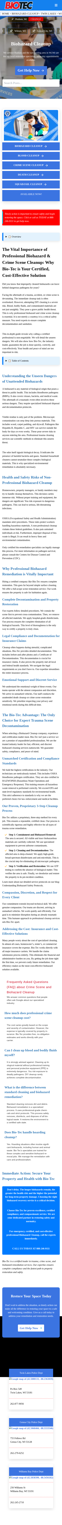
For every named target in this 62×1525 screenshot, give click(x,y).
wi (60, 13)
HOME (5, 13)
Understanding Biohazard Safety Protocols (22, 885)
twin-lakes (48, 13)
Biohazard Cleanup (31, 43)
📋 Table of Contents (18, 360)
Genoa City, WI (41, 31)
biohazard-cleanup (25, 13)
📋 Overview (14, 236)
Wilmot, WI (16, 31)
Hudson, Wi (28, 19)
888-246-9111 (43, 1248)
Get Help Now (29, 70)
